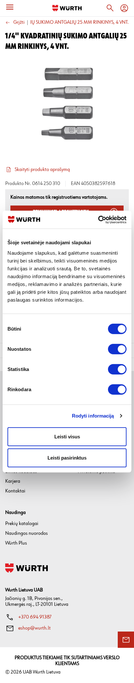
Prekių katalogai (21, 523)
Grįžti (19, 22)
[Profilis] (124, 8)
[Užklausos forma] (126, 640)
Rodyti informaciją (93, 416)
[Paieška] (109, 8)
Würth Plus (16, 543)
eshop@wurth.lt (34, 628)
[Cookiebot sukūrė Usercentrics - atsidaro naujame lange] (98, 219)
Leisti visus (67, 436)
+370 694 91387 (35, 617)
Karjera (12, 481)
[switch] (117, 349)
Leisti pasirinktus (67, 458)
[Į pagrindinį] (67, 8)
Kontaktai (15, 491)
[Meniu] (9, 7)
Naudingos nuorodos (26, 533)
